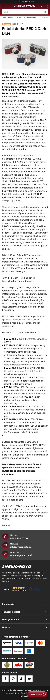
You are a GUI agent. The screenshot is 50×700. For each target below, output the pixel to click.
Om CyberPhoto (10, 619)
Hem (4, 17)
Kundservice (8, 604)
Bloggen (11, 17)
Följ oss (6, 627)
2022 (19, 17)
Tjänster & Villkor (11, 611)
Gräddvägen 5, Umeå (21, 555)
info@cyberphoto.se (21, 547)
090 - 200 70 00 (19, 538)
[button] (22, 589)
